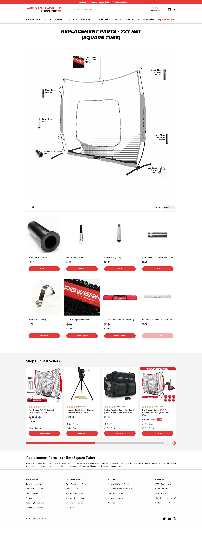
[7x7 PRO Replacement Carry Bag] (120, 297)
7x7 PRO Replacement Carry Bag (119, 319)
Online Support (72, 489)
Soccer (72, 19)
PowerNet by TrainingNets (38, 519)
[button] (170, 9)
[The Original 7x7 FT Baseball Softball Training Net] (44, 385)
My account (155, 10)
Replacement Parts (167, 19)
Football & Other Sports (125, 19)
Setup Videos (31, 498)
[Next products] (174, 443)
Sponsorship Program (117, 493)
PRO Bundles (56, 19)
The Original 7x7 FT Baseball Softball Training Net (41, 411)
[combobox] (105, 9)
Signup (157, 8)
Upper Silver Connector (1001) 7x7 (157, 257)
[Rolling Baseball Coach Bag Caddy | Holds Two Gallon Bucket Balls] (120, 385)
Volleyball (103, 19)
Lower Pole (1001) (112, 257)
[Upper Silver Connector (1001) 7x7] (158, 235)
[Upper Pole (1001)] (82, 235)
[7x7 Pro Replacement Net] (82, 297)
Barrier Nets (86, 19)
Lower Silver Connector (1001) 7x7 (157, 319)
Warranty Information (74, 493)
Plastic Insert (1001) (38, 257)
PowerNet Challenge (34, 484)
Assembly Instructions (35, 503)
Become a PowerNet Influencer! (120, 489)
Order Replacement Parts (76, 484)
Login (152, 8)
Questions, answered (34, 507)
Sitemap (111, 503)
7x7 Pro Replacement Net (78, 319)
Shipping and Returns (74, 503)
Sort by (157, 207)
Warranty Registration (75, 498)
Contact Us (70, 507)
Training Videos (32, 493)
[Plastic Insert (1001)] (44, 235)
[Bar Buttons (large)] (44, 297)
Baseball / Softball (34, 19)
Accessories (148, 19)
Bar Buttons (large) (37, 319)
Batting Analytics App (117, 498)
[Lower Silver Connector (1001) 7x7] (158, 297)
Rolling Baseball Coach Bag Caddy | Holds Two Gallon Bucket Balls (119, 411)
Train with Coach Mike (35, 489)
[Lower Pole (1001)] (120, 235)
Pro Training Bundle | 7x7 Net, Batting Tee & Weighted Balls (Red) (155, 412)
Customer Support (162, 503)
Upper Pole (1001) (74, 257)
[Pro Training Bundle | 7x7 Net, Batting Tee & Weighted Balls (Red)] (158, 385)
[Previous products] (168, 443)
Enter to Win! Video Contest (119, 484)
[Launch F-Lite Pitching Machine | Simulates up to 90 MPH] (82, 385)
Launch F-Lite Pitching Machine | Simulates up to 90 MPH (81, 411)
